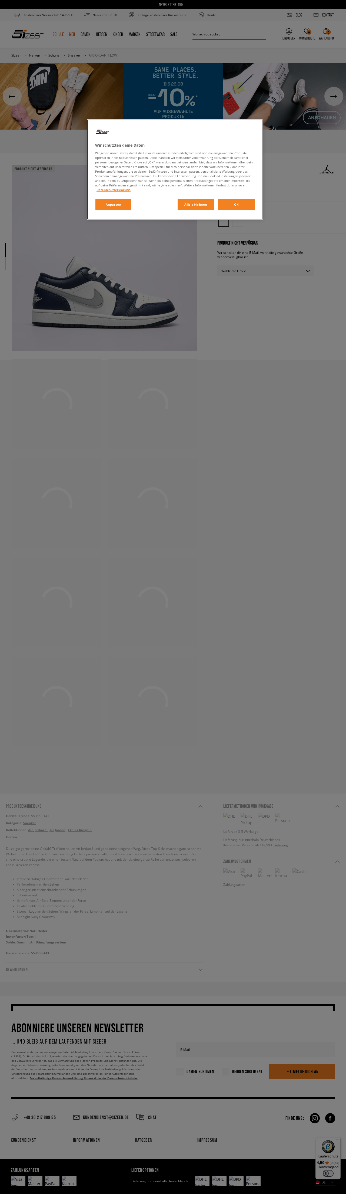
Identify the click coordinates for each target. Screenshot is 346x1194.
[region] (175, 169)
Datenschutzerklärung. (114, 190)
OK (236, 204)
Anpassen (113, 204)
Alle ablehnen (195, 204)
